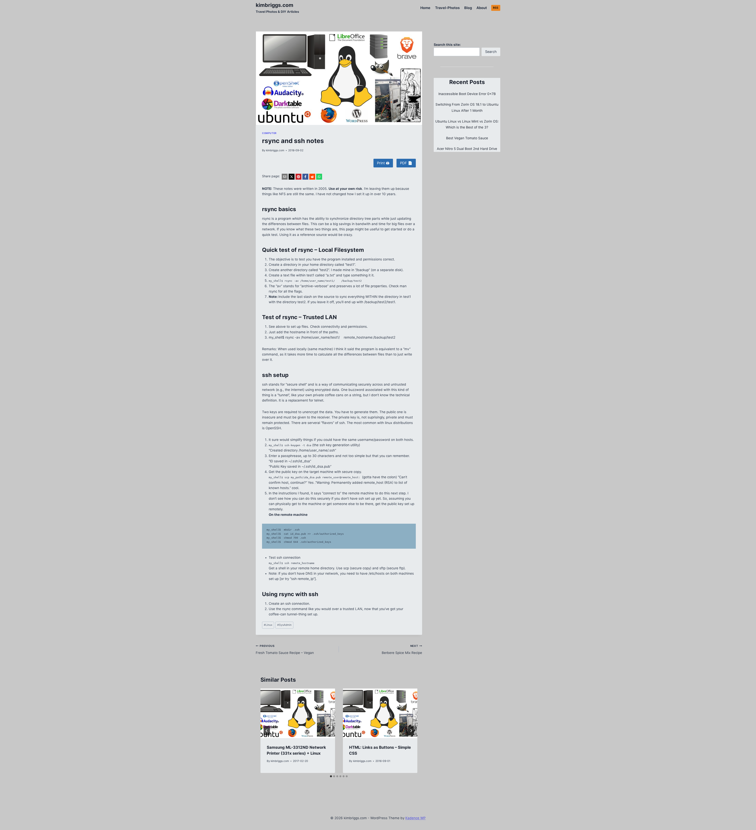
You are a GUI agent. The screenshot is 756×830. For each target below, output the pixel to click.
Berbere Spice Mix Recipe (402, 649)
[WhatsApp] (319, 177)
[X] (292, 177)
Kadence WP (415, 818)
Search (491, 52)
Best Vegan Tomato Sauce (467, 138)
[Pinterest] (298, 177)
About (481, 8)
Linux (268, 624)
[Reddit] (312, 177)
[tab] (331, 776)
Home (425, 8)
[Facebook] (305, 177)
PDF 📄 (406, 163)
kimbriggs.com (275, 150)
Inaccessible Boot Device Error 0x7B (467, 94)
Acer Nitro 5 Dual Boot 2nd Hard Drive (467, 149)
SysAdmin (284, 624)
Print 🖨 (383, 163)
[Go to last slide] (267, 730)
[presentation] (297, 713)
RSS (495, 7)
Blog (468, 8)
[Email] (285, 177)
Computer (269, 133)
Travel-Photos (447, 8)
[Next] (411, 730)
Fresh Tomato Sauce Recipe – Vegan (285, 649)
